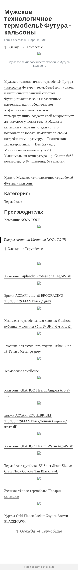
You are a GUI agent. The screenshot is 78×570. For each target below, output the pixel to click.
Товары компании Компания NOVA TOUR (35, 239)
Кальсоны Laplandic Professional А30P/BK (37, 276)
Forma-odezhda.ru (15, 40)
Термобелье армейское (21, 371)
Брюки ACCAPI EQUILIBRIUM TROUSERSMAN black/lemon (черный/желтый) (35, 421)
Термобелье (34, 47)
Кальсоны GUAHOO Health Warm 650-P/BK (38, 446)
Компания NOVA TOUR (22, 220)
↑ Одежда (11, 47)
